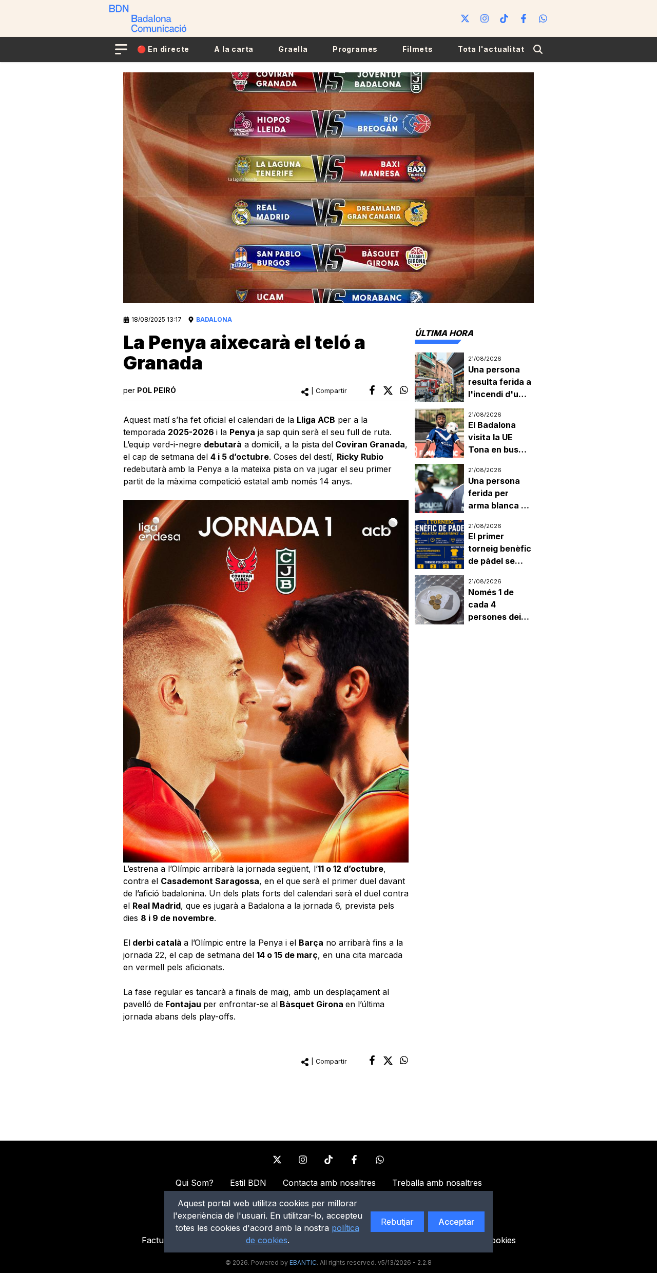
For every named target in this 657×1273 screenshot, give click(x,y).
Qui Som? (195, 1183)
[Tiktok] (504, 18)
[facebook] (372, 390)
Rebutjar (397, 1222)
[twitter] (388, 390)
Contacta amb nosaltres (329, 1183)
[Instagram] (484, 18)
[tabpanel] (474, 488)
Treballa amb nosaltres (437, 1183)
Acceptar (456, 1222)
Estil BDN (248, 1183)
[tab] (444, 333)
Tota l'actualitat (491, 49)
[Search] (538, 49)
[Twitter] (465, 18)
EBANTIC (303, 1262)
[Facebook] (523, 18)
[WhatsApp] (543, 18)
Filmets (417, 49)
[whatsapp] (404, 390)
